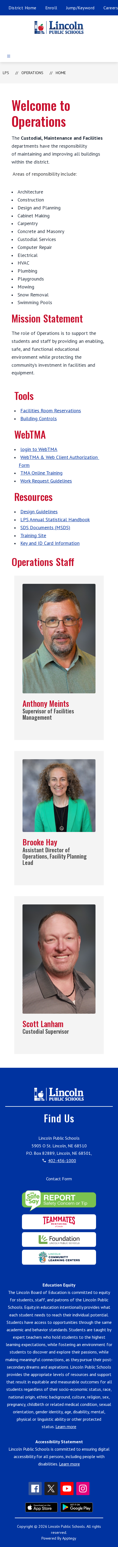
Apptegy (69, 1538)
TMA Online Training (41, 473)
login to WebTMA (38, 449)
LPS (6, 72)
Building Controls (38, 418)
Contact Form (59, 1178)
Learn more (65, 1426)
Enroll (51, 7)
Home (61, 72)
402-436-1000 (62, 1160)
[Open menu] (8, 56)
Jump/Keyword (80, 7)
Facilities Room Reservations (50, 410)
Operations (32, 72)
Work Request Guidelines (46, 481)
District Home (22, 7)
